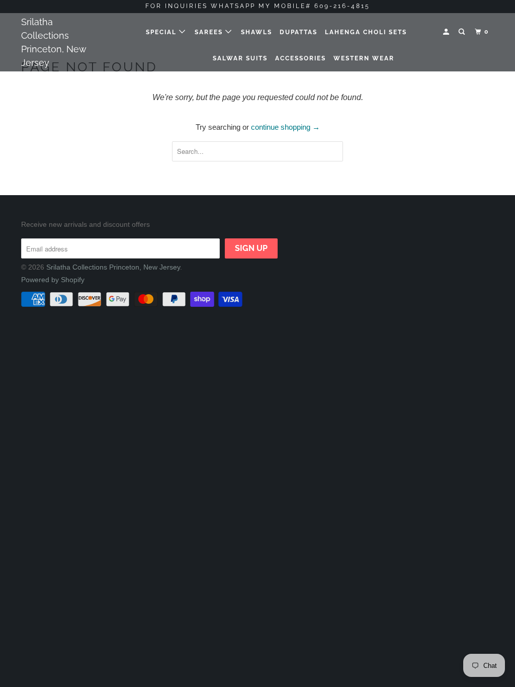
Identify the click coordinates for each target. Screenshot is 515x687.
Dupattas (298, 32)
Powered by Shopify (52, 280)
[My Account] (447, 32)
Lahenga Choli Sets (366, 32)
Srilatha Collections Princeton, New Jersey (53, 42)
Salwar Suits (240, 58)
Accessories (300, 58)
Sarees (210, 32)
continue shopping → (285, 127)
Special (162, 32)
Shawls (256, 32)
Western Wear (363, 58)
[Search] (463, 32)
